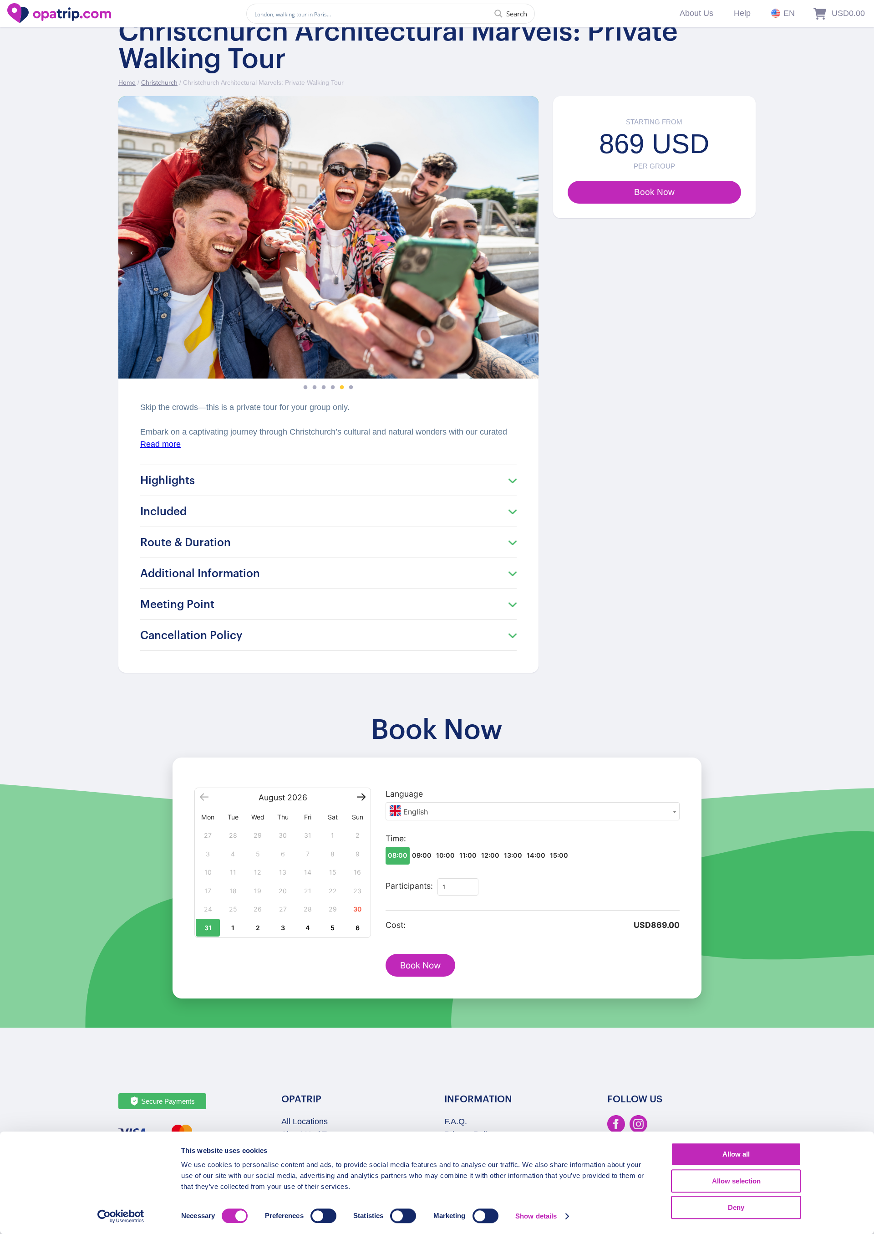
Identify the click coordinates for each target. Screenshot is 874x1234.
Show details (536, 1216)
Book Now (420, 965)
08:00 (397, 855)
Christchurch (159, 82)
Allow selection (736, 1181)
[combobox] (533, 811)
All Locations (304, 1121)
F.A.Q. (455, 1121)
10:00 (445, 855)
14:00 (536, 855)
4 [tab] (332, 387)
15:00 (559, 855)
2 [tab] (314, 387)
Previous (132, 248)
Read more (160, 444)
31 (208, 928)
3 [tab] (323, 387)
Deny (736, 1207)
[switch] (323, 1215)
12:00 (490, 855)
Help (742, 13)
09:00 (422, 855)
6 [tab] (351, 387)
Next (524, 248)
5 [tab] (341, 387)
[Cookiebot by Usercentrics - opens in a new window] (121, 1216)
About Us (696, 13)
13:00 (513, 855)
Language (404, 794)
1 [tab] (305, 387)
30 (357, 909)
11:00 (468, 855)
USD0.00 (848, 13)
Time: (396, 838)
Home (127, 82)
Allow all (736, 1154)
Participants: (409, 886)
